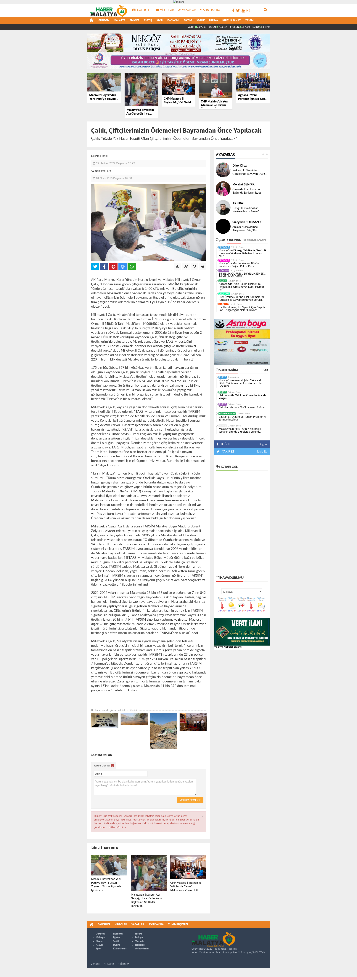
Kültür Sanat (231, 20)
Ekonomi (173, 20)
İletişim (124, 964)
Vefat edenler (142, 949)
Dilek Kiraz (239, 165)
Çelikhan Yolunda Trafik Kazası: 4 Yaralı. (242, 407)
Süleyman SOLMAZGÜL (248, 222)
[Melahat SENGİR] (223, 188)
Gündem (104, 20)
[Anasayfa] (91, 20)
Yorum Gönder (103, 765)
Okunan (234, 240)
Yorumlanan (254, 240)
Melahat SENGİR (243, 184)
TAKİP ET (227, 451)
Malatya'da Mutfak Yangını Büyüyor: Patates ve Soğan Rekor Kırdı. (240, 265)
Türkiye (139, 937)
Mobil (95, 964)
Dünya (213, 20)
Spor (159, 20)
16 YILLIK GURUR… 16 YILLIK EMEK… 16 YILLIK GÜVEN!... (242, 275)
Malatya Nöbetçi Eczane (228, 647)
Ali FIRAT (238, 203)
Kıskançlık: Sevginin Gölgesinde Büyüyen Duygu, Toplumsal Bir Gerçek (249, 172)
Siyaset (134, 20)
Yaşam (249, 20)
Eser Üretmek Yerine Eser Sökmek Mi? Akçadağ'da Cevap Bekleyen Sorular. (242, 298)
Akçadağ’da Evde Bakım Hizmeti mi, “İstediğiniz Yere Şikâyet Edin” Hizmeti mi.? (242, 287)
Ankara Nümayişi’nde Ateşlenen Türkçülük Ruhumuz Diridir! (245, 229)
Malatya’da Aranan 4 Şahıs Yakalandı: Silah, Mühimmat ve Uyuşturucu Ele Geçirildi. (240, 383)
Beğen (263, 444)
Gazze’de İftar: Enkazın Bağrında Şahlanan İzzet (246, 191)
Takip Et (262, 451)
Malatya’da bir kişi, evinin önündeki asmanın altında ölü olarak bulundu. (240, 430)
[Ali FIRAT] (223, 207)
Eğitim (188, 20)
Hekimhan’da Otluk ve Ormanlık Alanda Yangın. (242, 397)
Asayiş (148, 20)
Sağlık (200, 20)
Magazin (139, 941)
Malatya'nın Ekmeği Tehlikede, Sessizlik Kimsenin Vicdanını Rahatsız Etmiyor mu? (242, 253)
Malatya (119, 20)
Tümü (264, 370)
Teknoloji (139, 945)
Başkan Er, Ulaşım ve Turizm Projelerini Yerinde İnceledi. (242, 418)
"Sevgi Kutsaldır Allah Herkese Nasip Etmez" (245, 210)
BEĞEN (226, 444)
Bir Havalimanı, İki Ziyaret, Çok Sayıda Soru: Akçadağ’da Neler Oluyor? (242, 309)
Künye (110, 964)
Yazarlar (226, 154)
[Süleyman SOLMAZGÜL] (223, 226)
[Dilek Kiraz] (223, 170)
